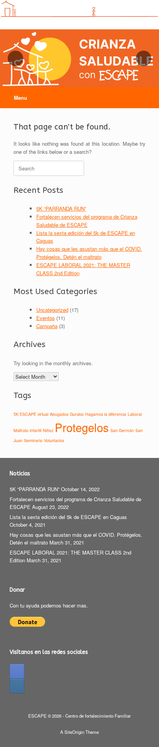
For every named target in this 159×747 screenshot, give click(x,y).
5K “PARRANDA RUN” (61, 208)
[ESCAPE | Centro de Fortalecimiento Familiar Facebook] (17, 671)
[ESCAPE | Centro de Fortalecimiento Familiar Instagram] (17, 686)
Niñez (48, 430)
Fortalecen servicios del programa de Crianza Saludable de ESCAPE (86, 220)
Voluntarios (54, 440)
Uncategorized (52, 309)
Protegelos (82, 427)
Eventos (45, 318)
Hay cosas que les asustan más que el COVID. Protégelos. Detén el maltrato (89, 252)
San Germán (122, 430)
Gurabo (77, 414)
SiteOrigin (74, 732)
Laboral (135, 414)
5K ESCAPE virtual (31, 414)
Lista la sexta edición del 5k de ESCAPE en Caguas (68, 517)
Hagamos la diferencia (105, 414)
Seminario (33, 440)
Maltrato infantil (27, 430)
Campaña (47, 326)
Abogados (59, 414)
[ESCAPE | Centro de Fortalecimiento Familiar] (79, 9)
